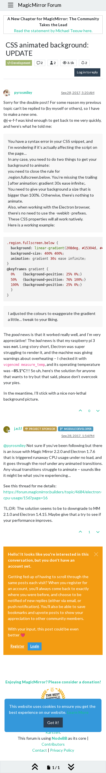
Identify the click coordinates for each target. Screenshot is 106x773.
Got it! (53, 722)
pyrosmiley (23, 92)
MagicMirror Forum (39, 5)
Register (17, 646)
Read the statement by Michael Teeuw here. (53, 30)
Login (34, 646)
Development (21, 63)
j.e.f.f (18, 428)
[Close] (96, 554)
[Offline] (8, 92)
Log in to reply (87, 72)
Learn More (77, 712)
